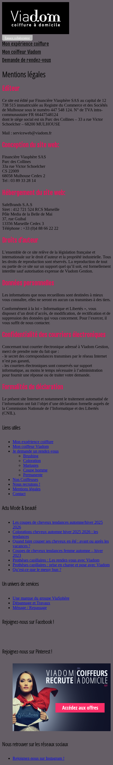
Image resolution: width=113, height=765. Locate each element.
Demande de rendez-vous (26, 60)
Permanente (33, 475)
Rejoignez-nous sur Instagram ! (38, 758)
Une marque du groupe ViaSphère (41, 598)
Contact (19, 493)
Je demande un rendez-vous (36, 451)
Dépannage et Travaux (31, 603)
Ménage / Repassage (30, 607)
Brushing (30, 456)
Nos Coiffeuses (25, 479)
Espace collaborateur (17, 37)
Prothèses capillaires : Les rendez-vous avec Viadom (56, 560)
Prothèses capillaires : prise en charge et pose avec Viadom (61, 565)
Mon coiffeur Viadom (21, 52)
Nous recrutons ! (26, 484)
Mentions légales (26, 489)
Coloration (32, 460)
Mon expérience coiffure (25, 44)
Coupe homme (35, 470)
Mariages (30, 465)
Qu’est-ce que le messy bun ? (37, 569)
